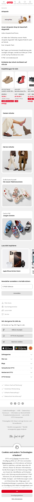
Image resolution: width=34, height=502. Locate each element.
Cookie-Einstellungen (9, 410)
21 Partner (15, 458)
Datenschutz (26, 410)
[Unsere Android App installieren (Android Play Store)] (20, 348)
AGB (18, 410)
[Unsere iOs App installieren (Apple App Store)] (7, 348)
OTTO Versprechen (17, 417)
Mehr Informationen (17, 499)
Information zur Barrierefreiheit (20, 413)
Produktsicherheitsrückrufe (11, 415)
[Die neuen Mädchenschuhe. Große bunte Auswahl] (17, 192)
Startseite (4, 8)
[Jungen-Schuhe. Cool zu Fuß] (17, 226)
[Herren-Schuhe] (17, 158)
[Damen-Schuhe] (17, 125)
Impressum (5, 413)
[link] (30, 348)
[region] (17, 474)
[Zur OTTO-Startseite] (10, 3)
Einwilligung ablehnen (17, 495)
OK (17, 491)
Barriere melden (17, 342)
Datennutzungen (7, 463)
